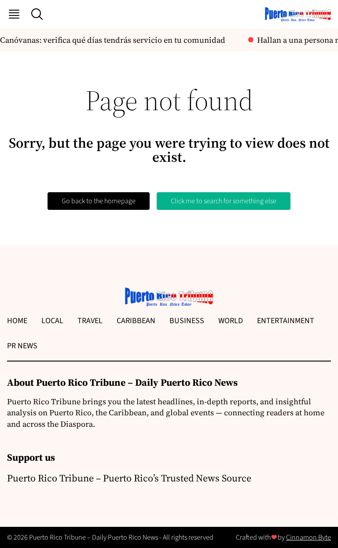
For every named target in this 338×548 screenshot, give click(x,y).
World (230, 320)
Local (52, 320)
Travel (90, 320)
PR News (22, 345)
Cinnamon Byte (308, 537)
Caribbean (136, 320)
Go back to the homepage (99, 201)
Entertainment (285, 320)
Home (17, 320)
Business (186, 320)
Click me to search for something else (223, 201)
